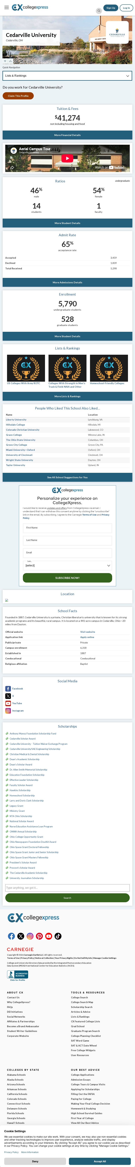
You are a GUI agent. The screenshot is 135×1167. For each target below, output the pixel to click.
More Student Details (67, 223)
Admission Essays (81, 1079)
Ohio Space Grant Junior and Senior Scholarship (34, 852)
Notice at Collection (44, 958)
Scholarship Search (81, 1007)
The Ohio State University (20, 440)
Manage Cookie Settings (104, 958)
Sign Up (111, 7)
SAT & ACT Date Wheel (84, 1045)
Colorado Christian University (22, 429)
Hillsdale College (15, 424)
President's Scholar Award (23, 862)
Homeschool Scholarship (22, 795)
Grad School (78, 1026)
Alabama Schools (16, 1074)
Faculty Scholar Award (21, 785)
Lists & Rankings (80, 1016)
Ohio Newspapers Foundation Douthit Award (33, 841)
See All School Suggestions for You (67, 477)
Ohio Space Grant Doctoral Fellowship (29, 847)
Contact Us (13, 997)
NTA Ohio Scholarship (21, 816)
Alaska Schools (15, 1079)
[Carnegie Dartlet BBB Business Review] (17, 980)
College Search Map (82, 1002)
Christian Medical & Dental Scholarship (29, 754)
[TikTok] (58, 939)
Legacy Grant (16, 805)
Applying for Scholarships (85, 1089)
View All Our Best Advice (85, 1123)
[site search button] (99, 11)
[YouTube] (48, 939)
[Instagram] (30, 939)
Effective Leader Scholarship (24, 780)
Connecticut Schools (18, 1103)
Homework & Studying (83, 1108)
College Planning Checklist (86, 1036)
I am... (29, 561)
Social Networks (16, 1016)
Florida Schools (15, 1113)
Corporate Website (18, 1036)
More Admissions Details (67, 282)
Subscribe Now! (67, 577)
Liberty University (16, 419)
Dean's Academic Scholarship (25, 759)
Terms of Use (89, 514)
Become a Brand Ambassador (23, 1026)
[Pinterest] (39, 939)
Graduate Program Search (85, 1031)
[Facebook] (11, 939)
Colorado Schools (17, 1099)
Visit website (87, 631)
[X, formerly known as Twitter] (20, 939)
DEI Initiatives (15, 1011)
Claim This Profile (18, 95)
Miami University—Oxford (20, 449)
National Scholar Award (22, 821)
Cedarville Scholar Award (23, 738)
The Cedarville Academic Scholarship (28, 872)
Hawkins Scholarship (20, 790)
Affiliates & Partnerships (21, 1021)
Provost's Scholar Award (22, 867)
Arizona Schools (16, 1084)
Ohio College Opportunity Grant (26, 836)
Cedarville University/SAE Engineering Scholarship (35, 749)
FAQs (10, 1007)
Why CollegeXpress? (18, 1002)
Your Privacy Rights (64, 958)
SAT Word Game (80, 1040)
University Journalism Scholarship (27, 878)
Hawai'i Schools (15, 1123)
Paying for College (81, 1099)
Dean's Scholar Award (21, 764)
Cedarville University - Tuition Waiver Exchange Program (39, 743)
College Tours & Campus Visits (88, 1084)
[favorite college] (5, 61)
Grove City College (16, 444)
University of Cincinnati (19, 455)
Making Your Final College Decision (90, 1103)
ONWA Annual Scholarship (23, 831)
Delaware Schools (17, 1108)
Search (67, 897)
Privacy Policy (27, 958)
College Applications (82, 1074)
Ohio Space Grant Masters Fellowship (29, 857)
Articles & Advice (80, 1011)
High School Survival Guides (86, 1113)
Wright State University (19, 460)
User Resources (80, 1055)
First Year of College (82, 1118)
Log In (126, 7)
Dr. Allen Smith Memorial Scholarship (28, 769)
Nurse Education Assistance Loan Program (31, 826)
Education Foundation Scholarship (27, 774)
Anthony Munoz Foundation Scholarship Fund (33, 733)
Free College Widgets (83, 1050)
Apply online (87, 637)
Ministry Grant (17, 810)
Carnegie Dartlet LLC (34, 955)
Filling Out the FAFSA (83, 1094)
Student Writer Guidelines (22, 1031)
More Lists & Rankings (67, 396)
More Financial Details (67, 135)
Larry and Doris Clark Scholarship (27, 800)
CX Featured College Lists (85, 1021)
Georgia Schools (16, 1118)
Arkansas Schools (17, 1089)
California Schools (17, 1094)
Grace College (14, 434)
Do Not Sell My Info (83, 958)
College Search (79, 997)
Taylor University (15, 465)
